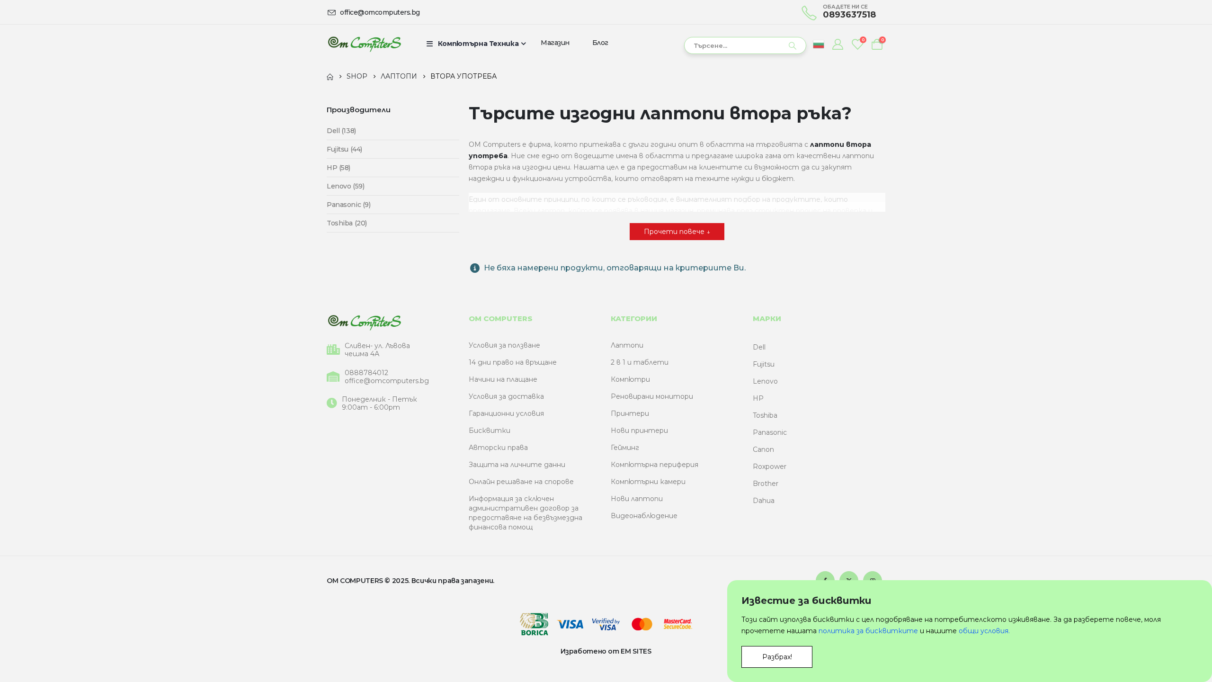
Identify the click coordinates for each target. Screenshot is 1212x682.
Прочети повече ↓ (677, 231)
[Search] (792, 45)
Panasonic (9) (349, 204)
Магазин (555, 42)
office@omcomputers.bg (387, 381)
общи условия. (984, 631)
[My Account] (837, 44)
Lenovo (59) (345, 186)
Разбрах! (777, 657)
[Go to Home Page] (330, 76)
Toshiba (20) (347, 223)
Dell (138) (341, 130)
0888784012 (366, 373)
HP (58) (338, 167)
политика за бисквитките (868, 631)
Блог (600, 42)
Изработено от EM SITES (606, 651)
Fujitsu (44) (344, 149)
